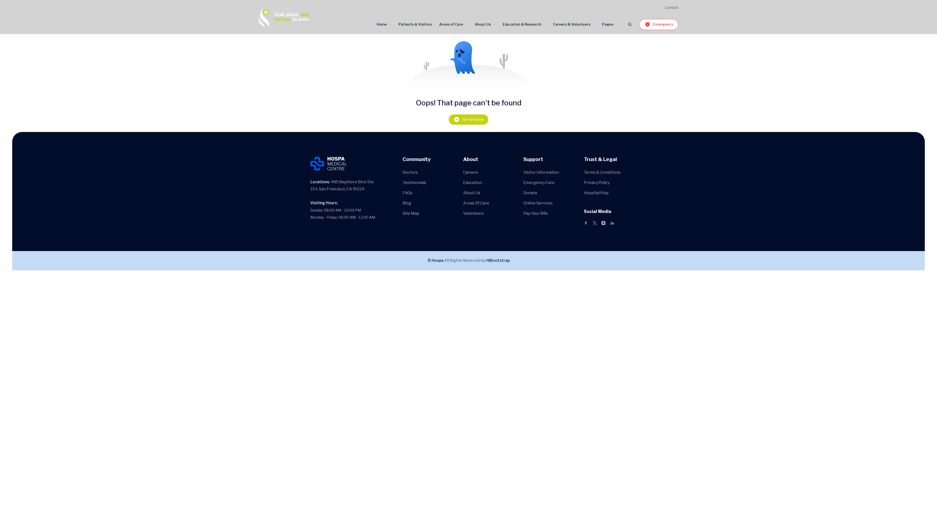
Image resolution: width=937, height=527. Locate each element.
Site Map (411, 213)
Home (382, 24)
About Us (483, 24)
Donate (530, 193)
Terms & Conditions (602, 172)
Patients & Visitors (415, 24)
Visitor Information (541, 172)
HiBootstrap (498, 260)
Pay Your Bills (535, 213)
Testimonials (414, 182)
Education (472, 182)
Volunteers (473, 213)
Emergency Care (539, 182)
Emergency (663, 24)
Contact (671, 7)
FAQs (407, 193)
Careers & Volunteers (572, 24)
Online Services (538, 203)
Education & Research (522, 24)
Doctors (410, 172)
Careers (470, 172)
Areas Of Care (476, 203)
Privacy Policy (597, 182)
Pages (607, 24)
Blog (407, 203)
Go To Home (472, 119)
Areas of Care (451, 24)
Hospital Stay (596, 193)
